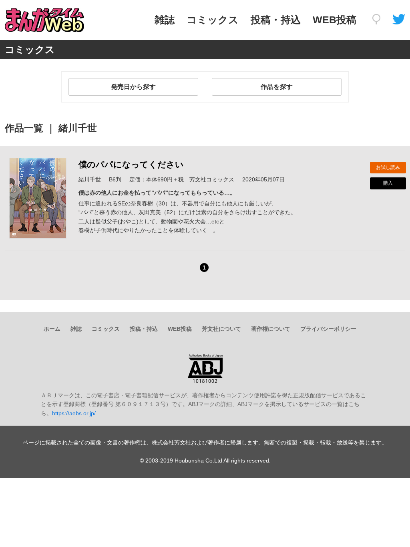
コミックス (213, 19)
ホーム (52, 329)
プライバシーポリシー (328, 329)
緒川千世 (89, 179)
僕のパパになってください (131, 164)
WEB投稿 (334, 19)
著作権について (270, 329)
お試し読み (388, 167)
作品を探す (277, 86)
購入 (388, 183)
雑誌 (165, 19)
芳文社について (221, 329)
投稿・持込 (276, 19)
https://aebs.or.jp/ (74, 413)
